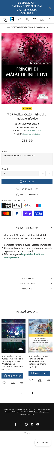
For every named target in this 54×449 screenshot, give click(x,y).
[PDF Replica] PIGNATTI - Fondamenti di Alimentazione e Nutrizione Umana (40, 360)
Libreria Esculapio (12, 19)
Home (8, 27)
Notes (4, 151)
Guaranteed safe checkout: (13, 200)
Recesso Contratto (27, 414)
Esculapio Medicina (31, 134)
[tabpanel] (13, 355)
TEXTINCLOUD (34, 130)
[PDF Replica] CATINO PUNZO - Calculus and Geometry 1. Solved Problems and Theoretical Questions (12, 361)
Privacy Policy (39, 412)
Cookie (46, 412)
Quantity (5, 169)
